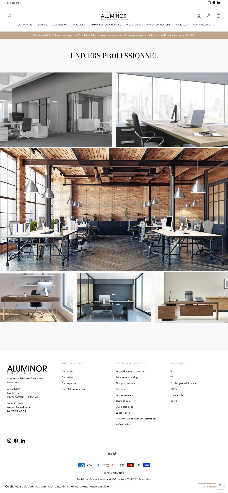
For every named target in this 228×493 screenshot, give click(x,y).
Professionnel (14, 2)
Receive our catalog (127, 377)
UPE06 (174, 389)
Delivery (120, 389)
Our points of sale (125, 383)
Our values (67, 377)
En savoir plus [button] (120, 486)
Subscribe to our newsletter (131, 371)
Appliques (78, 24)
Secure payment (125, 395)
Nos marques (201, 24)
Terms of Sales (123, 401)
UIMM (173, 401)
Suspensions (59, 24)
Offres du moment (158, 24)
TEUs (173, 377)
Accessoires (134, 24)
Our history (68, 371)
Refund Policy (123, 424)
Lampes (42, 24)
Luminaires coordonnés (105, 24)
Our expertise (69, 383)
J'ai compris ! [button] (210, 486)
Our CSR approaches (73, 389)
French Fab (176, 395)
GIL (172, 371)
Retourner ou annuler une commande (136, 418)
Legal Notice (123, 412)
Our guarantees (124, 406)
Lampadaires (26, 24)
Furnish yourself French (183, 383)
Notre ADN (181, 24)
